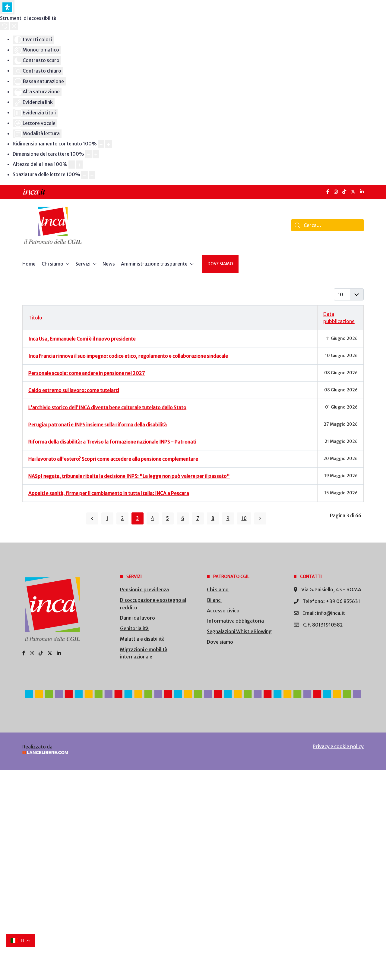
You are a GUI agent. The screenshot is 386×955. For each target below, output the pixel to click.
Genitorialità (134, 628)
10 (244, 518)
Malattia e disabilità (142, 639)
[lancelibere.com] (102, 752)
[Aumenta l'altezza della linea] (79, 164)
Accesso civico (223, 611)
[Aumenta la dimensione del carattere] (96, 154)
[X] (353, 191)
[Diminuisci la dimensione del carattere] (88, 154)
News (109, 264)
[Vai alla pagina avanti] (260, 518)
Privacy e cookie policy (338, 746)
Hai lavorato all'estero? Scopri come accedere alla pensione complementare (113, 459)
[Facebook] (327, 191)
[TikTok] (344, 191)
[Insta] (32, 653)
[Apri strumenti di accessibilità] (7, 7)
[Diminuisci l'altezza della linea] (71, 164)
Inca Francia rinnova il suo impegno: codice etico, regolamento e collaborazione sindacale (128, 356)
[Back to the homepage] (53, 225)
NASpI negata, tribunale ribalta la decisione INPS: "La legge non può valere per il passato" (129, 476)
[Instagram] (336, 191)
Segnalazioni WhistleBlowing (239, 631)
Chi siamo (218, 589)
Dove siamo (220, 263)
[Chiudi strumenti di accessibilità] (14, 26)
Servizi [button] (82, 264)
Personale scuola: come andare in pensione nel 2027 (86, 373)
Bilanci (214, 600)
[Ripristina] (4, 26)
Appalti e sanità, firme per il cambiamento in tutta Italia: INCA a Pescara (108, 493)
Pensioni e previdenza (144, 589)
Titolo (35, 318)
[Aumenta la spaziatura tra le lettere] (92, 175)
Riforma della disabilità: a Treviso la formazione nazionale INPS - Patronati (112, 442)
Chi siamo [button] (52, 264)
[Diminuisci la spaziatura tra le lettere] (84, 175)
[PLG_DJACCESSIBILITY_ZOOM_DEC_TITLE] (101, 144)
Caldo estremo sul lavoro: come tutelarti (73, 390)
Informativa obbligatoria (235, 621)
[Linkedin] (59, 653)
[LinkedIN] (362, 191)
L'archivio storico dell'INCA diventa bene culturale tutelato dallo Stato (107, 407)
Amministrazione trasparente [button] (154, 264)
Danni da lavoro (137, 618)
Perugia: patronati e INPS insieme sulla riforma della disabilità (97, 425)
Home (29, 264)
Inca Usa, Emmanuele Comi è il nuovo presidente (82, 339)
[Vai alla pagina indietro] (92, 518)
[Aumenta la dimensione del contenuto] (108, 144)
